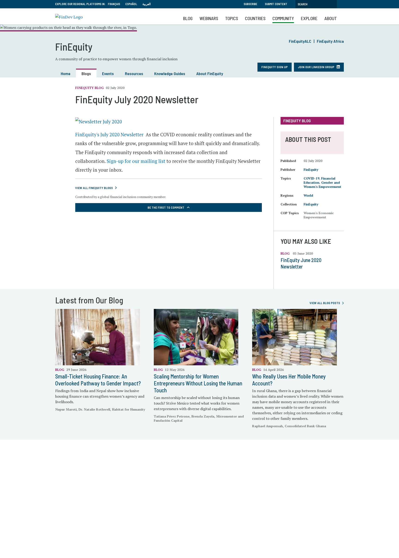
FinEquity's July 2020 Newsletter (109, 134)
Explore (309, 18)
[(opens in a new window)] (98, 121)
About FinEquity (209, 73)
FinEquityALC (300, 41)
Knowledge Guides (169, 73)
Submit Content (276, 4)
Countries (255, 18)
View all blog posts (325, 303)
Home (65, 73)
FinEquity (311, 169)
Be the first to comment (166, 207)
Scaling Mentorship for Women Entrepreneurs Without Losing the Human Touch (198, 383)
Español (131, 4)
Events (108, 73)
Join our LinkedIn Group (316, 67)
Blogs (86, 73)
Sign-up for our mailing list (136, 161)
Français (114, 4)
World (308, 195)
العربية (146, 4)
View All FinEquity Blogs (94, 188)
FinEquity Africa (330, 41)
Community (283, 18)
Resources (134, 73)
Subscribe (250, 4)
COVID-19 (311, 178)
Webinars (209, 18)
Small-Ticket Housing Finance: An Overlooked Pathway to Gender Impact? (98, 380)
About (330, 18)
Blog (188, 18)
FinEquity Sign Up (274, 67)
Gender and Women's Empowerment (322, 184)
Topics (231, 18)
